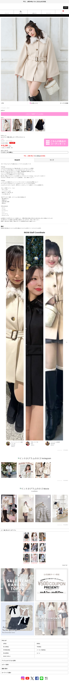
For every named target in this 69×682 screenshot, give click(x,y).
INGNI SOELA (6, 656)
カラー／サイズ (4, 150)
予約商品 (39, 646)
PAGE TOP (64, 565)
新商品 (38, 643)
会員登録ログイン (65, 7)
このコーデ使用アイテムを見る (34, 114)
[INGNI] (34, 15)
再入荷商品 (6, 646)
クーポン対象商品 (41, 650)
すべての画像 (64, 103)
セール (38, 653)
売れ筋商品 (6, 653)
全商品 (4, 643)
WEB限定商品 (6, 650)
